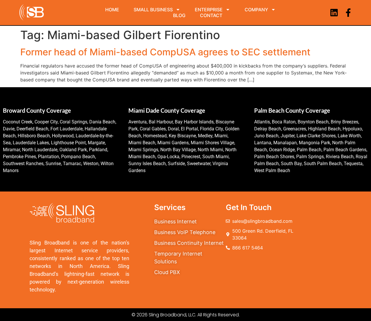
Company (256, 9)
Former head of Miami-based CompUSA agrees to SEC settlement (165, 52)
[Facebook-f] (348, 12)
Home (112, 9)
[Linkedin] (334, 12)
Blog (179, 15)
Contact (211, 15)
